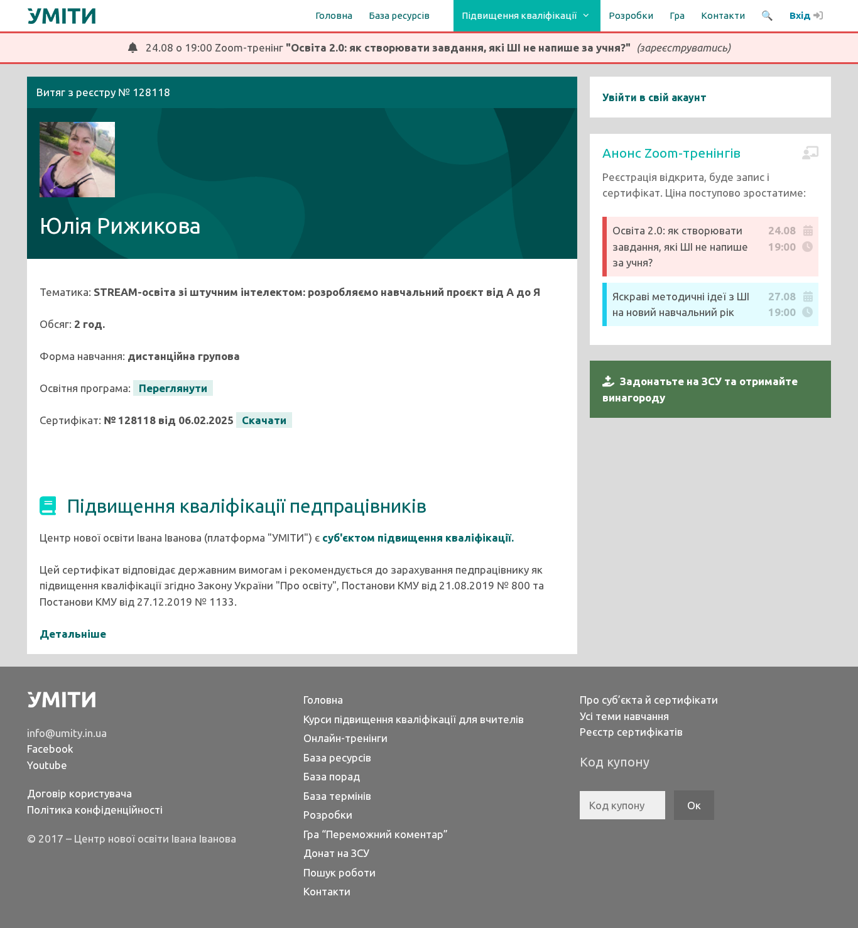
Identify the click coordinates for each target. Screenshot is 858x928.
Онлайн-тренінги (345, 738)
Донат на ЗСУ (336, 853)
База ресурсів (337, 757)
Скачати (264, 420)
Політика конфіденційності (95, 810)
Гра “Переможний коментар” (375, 834)
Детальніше (73, 634)
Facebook (50, 749)
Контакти (723, 15)
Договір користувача (79, 793)
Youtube (47, 765)
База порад (331, 776)
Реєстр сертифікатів (631, 732)
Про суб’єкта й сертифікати (649, 700)
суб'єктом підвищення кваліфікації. (418, 537)
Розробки (631, 15)
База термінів (337, 796)
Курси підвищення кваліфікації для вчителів (413, 719)
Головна (333, 15)
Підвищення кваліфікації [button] (519, 15)
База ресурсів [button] (399, 15)
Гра (677, 15)
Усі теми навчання (624, 716)
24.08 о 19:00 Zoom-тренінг (434, 47)
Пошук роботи (339, 872)
